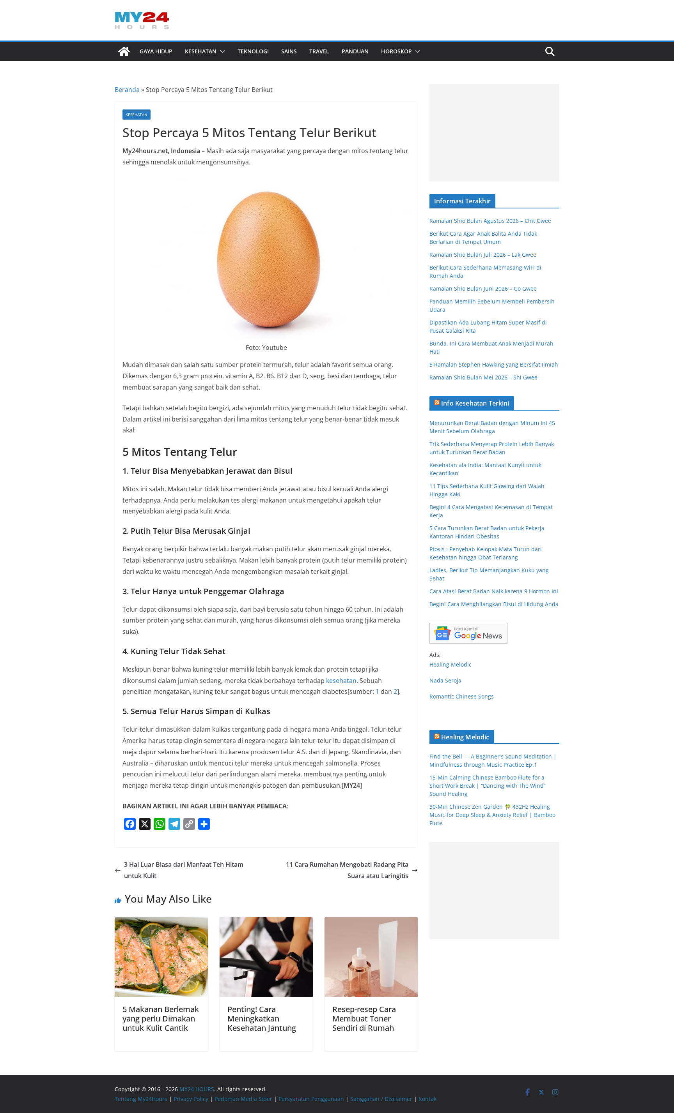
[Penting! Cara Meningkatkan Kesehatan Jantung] (266, 922)
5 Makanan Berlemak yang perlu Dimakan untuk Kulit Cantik (160, 1018)
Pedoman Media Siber (243, 1098)
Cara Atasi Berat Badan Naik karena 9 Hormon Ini (493, 591)
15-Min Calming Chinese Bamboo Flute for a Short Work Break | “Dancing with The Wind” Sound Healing (487, 785)
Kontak (427, 1098)
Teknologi (253, 51)
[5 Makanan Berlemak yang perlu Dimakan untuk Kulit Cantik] (161, 922)
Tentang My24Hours (141, 1098)
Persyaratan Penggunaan (311, 1098)
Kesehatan (200, 51)
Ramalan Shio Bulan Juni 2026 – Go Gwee (483, 288)
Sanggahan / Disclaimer (381, 1098)
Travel (319, 51)
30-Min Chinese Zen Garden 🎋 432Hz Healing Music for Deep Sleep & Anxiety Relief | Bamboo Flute (492, 815)
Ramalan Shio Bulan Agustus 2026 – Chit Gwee (490, 220)
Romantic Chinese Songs (461, 696)
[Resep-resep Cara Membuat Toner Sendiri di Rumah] (371, 922)
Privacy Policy (191, 1098)
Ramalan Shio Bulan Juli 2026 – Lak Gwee (482, 254)
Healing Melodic (450, 664)
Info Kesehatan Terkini (475, 403)
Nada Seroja (445, 680)
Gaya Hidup (156, 51)
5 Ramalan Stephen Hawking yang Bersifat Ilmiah (493, 364)
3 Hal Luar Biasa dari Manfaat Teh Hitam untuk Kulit (183, 870)
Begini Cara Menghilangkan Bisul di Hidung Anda (494, 604)
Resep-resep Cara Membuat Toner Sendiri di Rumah (364, 1018)
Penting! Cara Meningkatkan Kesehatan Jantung (261, 1018)
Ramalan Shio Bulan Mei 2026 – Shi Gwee (483, 377)
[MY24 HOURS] (124, 51)
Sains (289, 51)
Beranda (127, 89)
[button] (220, 51)
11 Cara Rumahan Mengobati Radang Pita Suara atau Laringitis (347, 870)
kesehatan (341, 680)
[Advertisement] (494, 133)
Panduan (355, 51)
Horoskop (396, 51)
